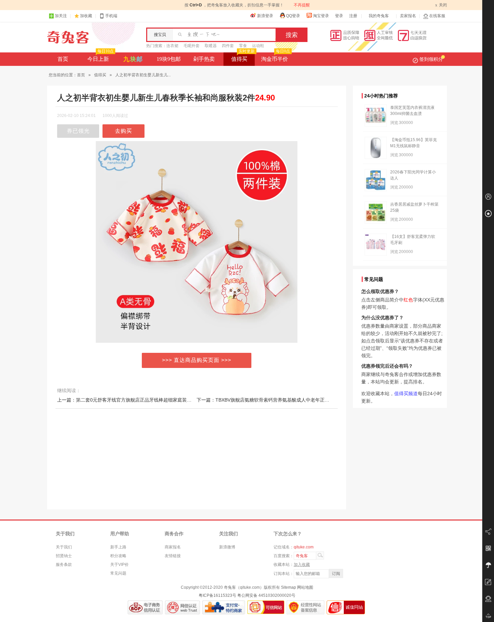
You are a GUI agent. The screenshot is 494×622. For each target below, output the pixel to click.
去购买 (123, 131)
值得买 (243, 57)
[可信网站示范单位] (265, 607)
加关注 (61, 15)
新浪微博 (227, 547)
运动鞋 (258, 45)
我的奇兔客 (379, 15)
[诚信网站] (346, 607)
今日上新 (100, 57)
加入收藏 (302, 564)
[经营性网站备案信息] (305, 607)
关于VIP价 (119, 564)
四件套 (228, 45)
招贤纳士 (64, 555)
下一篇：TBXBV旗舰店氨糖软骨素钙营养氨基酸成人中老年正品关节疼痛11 (275, 400)
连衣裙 (172, 45)
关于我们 (64, 547)
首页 (62, 59)
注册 (353, 15)
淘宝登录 (321, 15)
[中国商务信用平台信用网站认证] (145, 607)
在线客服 (437, 15)
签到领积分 (431, 59)
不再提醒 (302, 5)
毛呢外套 (191, 45)
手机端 (111, 15)
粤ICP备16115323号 (217, 595)
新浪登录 (265, 15)
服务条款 (64, 564)
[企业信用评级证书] (182, 607)
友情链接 (173, 555)
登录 (339, 15)
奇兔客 (68, 37)
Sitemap (288, 587)
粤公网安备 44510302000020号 (266, 595)
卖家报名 (408, 15)
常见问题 (118, 573)
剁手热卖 (204, 59)
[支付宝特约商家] (223, 607)
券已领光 (78, 131)
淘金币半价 (275, 57)
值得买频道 (406, 393)
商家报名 (173, 547)
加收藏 (86, 15)
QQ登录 (293, 15)
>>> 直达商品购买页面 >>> (196, 360)
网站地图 (305, 587)
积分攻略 (118, 555)
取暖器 (211, 45)
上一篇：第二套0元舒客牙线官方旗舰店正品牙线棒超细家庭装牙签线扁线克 (136, 400)
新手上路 (118, 547)
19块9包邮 (169, 59)
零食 (243, 45)
